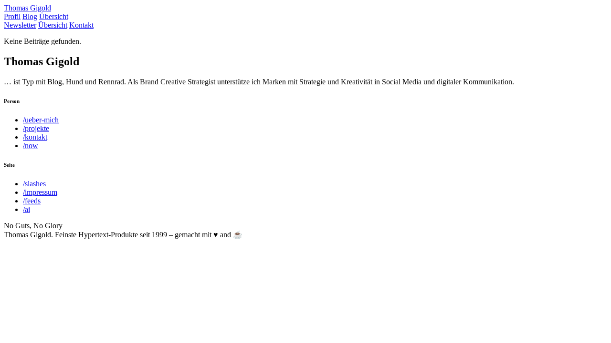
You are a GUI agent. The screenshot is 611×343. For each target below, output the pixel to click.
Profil (12, 16)
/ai (26, 209)
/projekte (36, 128)
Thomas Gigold (27, 8)
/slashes (34, 184)
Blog (29, 16)
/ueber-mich (41, 120)
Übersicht (53, 16)
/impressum (40, 192)
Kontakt (81, 25)
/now (30, 145)
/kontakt (35, 137)
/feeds (32, 201)
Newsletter (20, 25)
